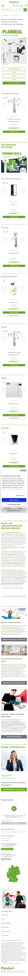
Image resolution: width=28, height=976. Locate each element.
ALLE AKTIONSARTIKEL (14, 83)
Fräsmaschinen (10, 580)
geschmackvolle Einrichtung (12, 667)
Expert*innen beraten (10, 544)
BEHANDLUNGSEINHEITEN (14, 68)
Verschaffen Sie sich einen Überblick (14, 683)
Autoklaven (3, 566)
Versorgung (11, 559)
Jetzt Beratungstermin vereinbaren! (14, 789)
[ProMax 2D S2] (14, 239)
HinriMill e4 (13, 454)
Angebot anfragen (14, 131)
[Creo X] (14, 190)
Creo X (13, 204)
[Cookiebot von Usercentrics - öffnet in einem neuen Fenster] (20, 471)
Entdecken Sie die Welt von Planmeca (14, 639)
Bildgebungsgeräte (18, 628)
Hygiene (3, 559)
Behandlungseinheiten (6, 628)
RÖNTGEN (14, 72)
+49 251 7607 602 (5, 776)
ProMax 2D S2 (13, 253)
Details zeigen (19, 495)
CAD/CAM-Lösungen (7, 630)
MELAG (3, 556)
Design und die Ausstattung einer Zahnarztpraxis (14, 664)
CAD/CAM (22, 557)
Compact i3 (13, 302)
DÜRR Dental (13, 556)
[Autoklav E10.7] (14, 389)
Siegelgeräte (23, 564)
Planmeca (18, 554)
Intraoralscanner (8, 579)
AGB (16, 970)
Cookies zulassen (14, 500)
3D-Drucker (19, 580)
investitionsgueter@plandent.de (8, 778)
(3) (14, 315)
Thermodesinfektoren (20, 566)
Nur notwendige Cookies (14, 504)
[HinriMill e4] (14, 439)
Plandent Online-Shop (10, 535)
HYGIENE (14, 75)
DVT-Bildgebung (20, 574)
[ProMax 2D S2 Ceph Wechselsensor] (14, 105)
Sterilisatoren (10, 566)
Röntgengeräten (15, 557)
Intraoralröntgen (5, 574)
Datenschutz (3, 972)
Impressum (20, 970)
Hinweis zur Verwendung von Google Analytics (16, 972)
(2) (14, 418)
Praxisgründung (14, 673)
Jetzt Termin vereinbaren (14, 737)
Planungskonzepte (17, 676)
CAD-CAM (14, 79)
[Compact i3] (14, 288)
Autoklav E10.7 (13, 404)
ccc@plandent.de (6, 840)
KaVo (22, 554)
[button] (18, 6)
